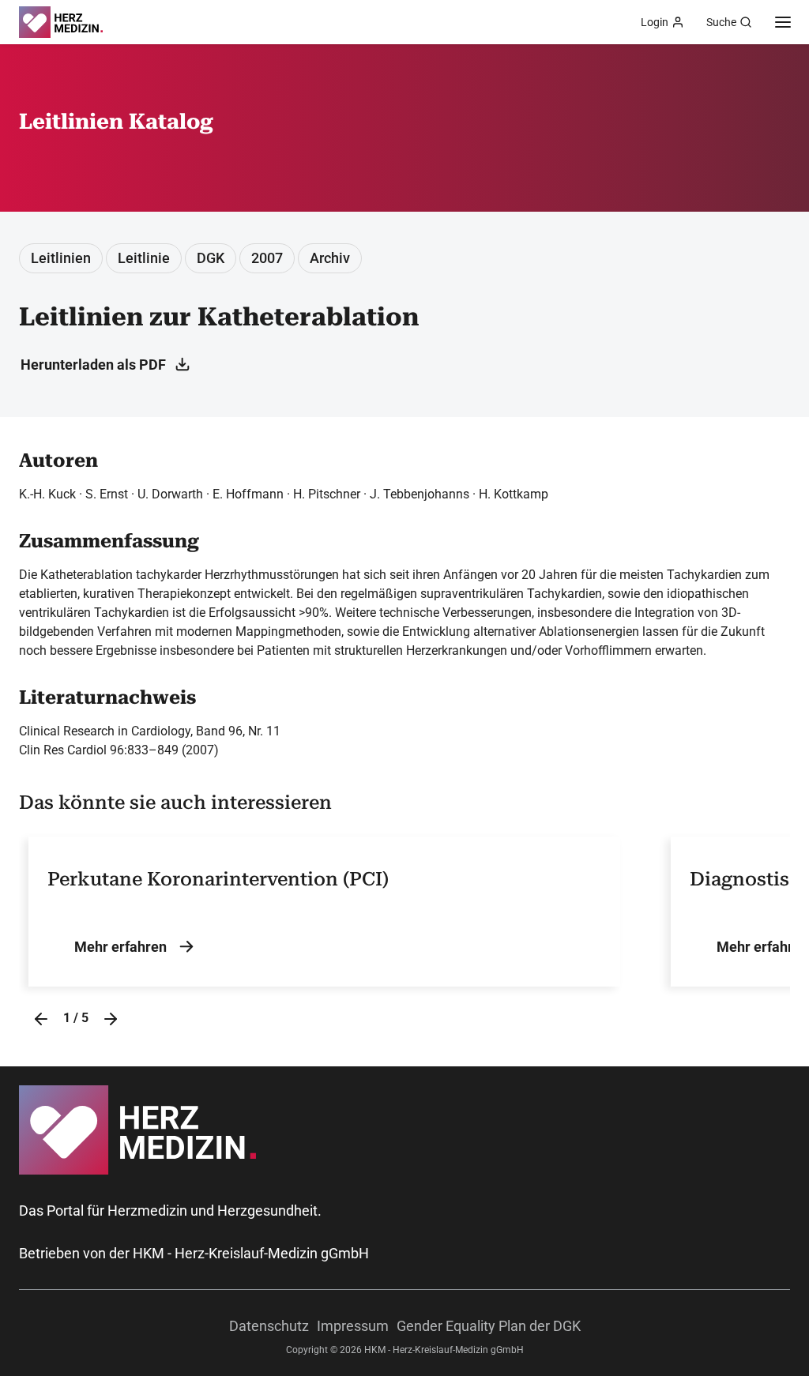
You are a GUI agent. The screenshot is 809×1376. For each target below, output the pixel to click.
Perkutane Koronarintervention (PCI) (218, 879)
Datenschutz (269, 1326)
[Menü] (783, 22)
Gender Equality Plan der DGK (489, 1326)
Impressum (353, 1326)
